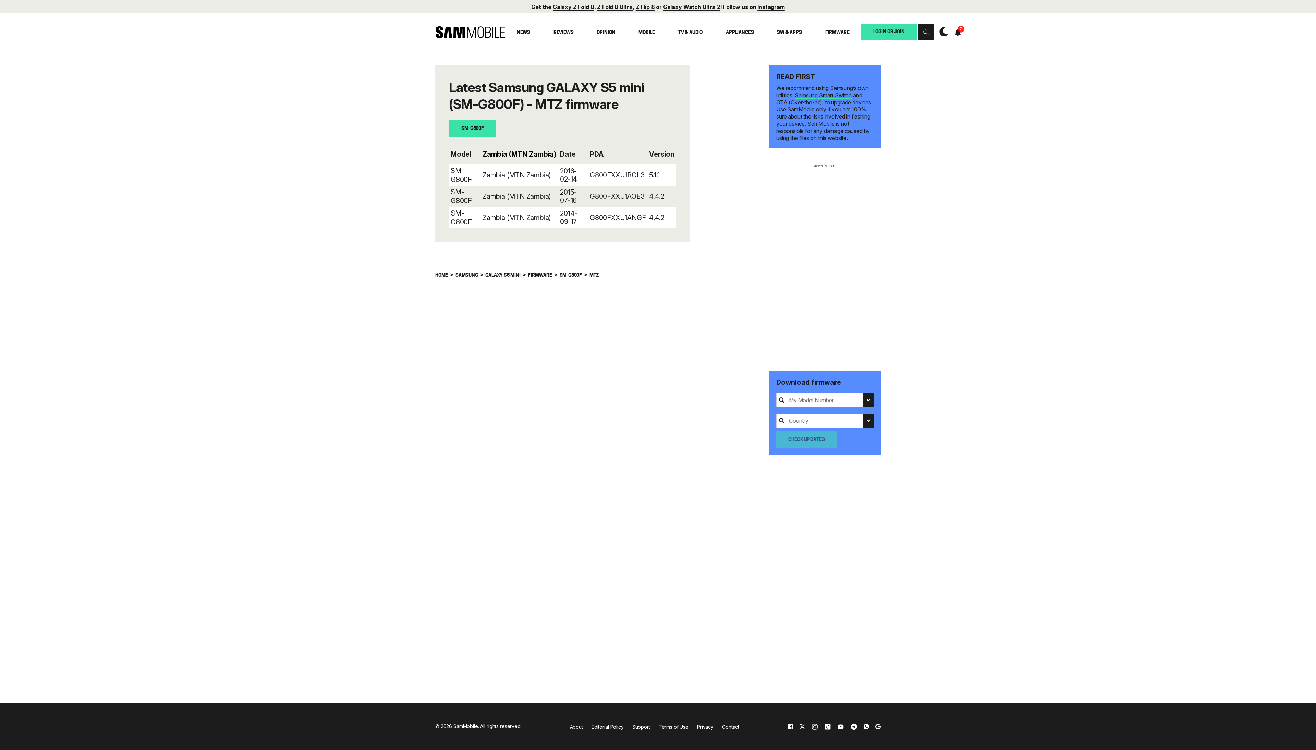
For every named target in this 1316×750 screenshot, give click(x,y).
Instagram (771, 6)
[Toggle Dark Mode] (942, 32)
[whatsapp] (866, 726)
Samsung (466, 275)
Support (641, 727)
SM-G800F (472, 128)
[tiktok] (827, 726)
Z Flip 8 (645, 6)
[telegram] (853, 726)
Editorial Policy (608, 727)
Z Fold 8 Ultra (615, 6)
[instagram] (814, 726)
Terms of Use (674, 727)
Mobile (646, 32)
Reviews (563, 32)
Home (441, 275)
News (523, 32)
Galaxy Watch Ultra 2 (691, 6)
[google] (878, 726)
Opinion (606, 32)
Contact (730, 727)
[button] (926, 32)
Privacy (705, 727)
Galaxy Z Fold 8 (573, 6)
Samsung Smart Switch (823, 95)
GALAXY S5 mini (502, 275)
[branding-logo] (470, 32)
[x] (802, 726)
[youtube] (840, 726)
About (576, 727)
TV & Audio (690, 32)
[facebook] (790, 726)
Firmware (837, 32)
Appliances (740, 32)
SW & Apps (789, 32)
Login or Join (889, 32)
